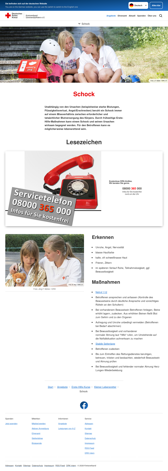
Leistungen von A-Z (66, 428)
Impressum (89, 443)
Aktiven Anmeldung (40, 428)
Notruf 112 (101, 292)
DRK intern (89, 453)
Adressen (89, 423)
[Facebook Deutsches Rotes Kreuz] (84, 405)
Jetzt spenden (11, 423)
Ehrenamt (122, 15)
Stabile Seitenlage (105, 343)
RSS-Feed (89, 448)
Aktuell (132, 15)
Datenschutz (90, 438)
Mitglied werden (39, 423)
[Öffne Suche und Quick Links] (161, 16)
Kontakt (88, 428)
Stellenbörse (37, 438)
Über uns (152, 15)
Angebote (111, 15)
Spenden (141, 15)
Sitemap (88, 433)
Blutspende (37, 443)
